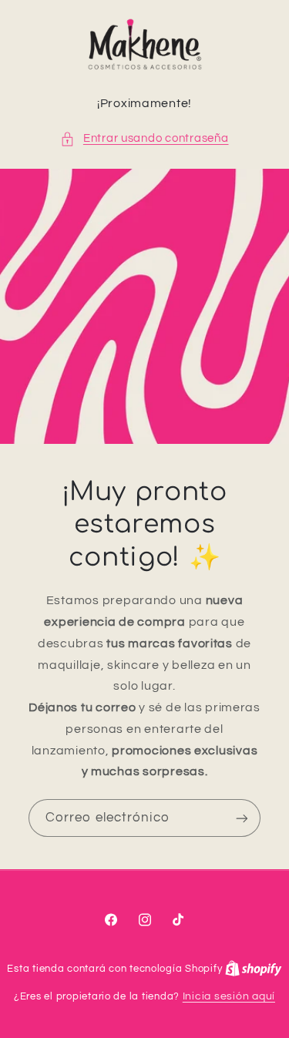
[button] (144, 139)
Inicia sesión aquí (229, 996)
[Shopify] (253, 968)
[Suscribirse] (242, 818)
